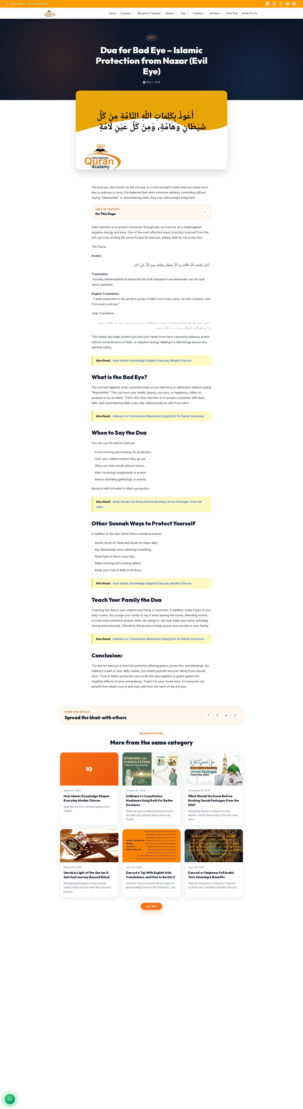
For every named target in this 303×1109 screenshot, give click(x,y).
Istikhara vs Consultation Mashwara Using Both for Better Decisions (158, 416)
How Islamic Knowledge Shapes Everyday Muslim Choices (152, 360)
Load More (151, 906)
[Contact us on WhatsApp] (10, 1099)
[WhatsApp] (235, 715)
